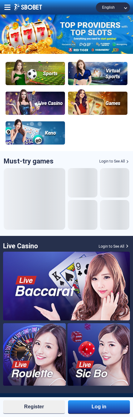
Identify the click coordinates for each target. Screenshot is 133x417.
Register (34, 406)
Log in (99, 406)
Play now (35, 198)
